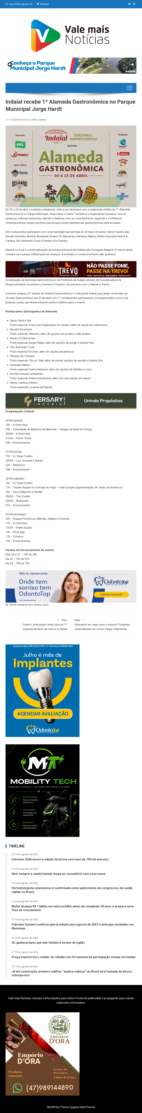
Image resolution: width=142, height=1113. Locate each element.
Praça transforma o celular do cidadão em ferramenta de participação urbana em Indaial (73, 957)
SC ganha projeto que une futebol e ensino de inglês (48, 942)
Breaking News (26, 605)
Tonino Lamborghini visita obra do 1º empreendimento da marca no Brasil (44, 624)
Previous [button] (10, 65)
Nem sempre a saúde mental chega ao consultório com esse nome (59, 874)
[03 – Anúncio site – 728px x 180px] (71, 586)
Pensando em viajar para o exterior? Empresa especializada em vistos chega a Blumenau (102, 624)
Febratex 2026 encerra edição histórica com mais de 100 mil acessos (60, 859)
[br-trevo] (71, 269)
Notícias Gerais (41, 605)
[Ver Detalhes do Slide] (71, 66)
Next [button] (132, 65)
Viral (73, 1107)
